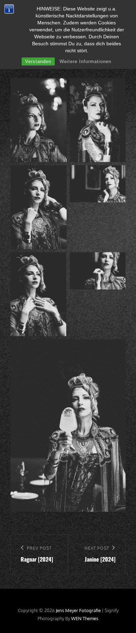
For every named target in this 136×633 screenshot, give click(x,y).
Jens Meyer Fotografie (78, 610)
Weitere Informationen (85, 61)
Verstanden (38, 61)
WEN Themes (84, 618)
